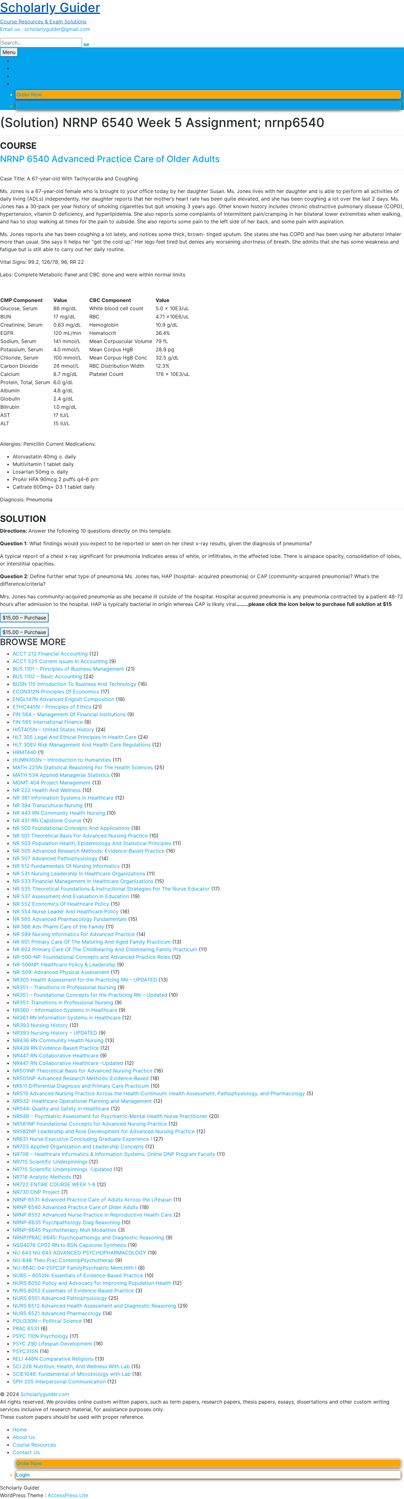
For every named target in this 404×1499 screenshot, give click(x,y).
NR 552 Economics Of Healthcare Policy (61, 904)
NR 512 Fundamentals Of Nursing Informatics (66, 866)
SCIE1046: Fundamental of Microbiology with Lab (72, 1374)
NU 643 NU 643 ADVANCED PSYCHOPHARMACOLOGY (79, 1252)
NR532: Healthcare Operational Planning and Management (82, 1101)
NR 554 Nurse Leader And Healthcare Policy (66, 911)
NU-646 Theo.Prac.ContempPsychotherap (63, 1260)
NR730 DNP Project (36, 1192)
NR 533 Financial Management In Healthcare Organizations (83, 881)
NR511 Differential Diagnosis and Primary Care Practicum (81, 1086)
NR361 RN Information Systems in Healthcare (67, 1017)
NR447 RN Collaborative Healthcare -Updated (68, 1063)
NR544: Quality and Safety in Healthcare (61, 1108)
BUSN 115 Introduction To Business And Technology (74, 684)
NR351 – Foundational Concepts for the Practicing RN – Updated (90, 995)
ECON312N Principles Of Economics (56, 691)
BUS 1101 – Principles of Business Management (68, 669)
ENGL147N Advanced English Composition (63, 699)
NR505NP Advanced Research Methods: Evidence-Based (81, 1078)
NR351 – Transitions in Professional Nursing (64, 987)
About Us (24, 68)
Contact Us (26, 83)
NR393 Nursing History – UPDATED (55, 1033)
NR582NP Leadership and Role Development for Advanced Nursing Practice (104, 1131)
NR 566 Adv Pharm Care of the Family (58, 926)
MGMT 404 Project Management (52, 782)
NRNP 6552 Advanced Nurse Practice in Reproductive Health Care (92, 1215)
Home (20, 60)
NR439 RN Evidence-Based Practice (56, 1048)
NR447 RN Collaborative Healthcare (55, 1055)
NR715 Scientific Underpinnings (50, 1161)
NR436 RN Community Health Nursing (58, 1040)
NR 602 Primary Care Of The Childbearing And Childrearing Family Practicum (105, 949)
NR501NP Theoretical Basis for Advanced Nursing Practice (82, 1070)
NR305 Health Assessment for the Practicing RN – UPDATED (85, 979)
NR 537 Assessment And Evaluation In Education (71, 896)
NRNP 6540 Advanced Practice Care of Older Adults (110, 159)
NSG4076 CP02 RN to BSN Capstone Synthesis (69, 1245)
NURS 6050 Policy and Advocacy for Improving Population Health (92, 1283)
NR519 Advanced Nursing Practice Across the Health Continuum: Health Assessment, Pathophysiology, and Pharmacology (159, 1093)
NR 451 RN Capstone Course (47, 820)
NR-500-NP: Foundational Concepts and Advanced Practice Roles (91, 957)
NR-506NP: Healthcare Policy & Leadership (64, 964)
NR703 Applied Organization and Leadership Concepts (78, 1146)
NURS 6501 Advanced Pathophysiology (60, 1298)
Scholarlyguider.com (45, 1394)
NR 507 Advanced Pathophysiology (55, 858)
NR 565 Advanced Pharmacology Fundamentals (70, 919)
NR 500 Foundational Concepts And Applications (71, 828)
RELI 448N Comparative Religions (53, 1359)
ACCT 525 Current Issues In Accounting (60, 661)
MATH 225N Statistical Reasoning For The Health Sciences (83, 767)
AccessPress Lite (68, 1495)
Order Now (29, 94)
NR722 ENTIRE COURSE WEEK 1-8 (54, 1184)
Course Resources (34, 76)
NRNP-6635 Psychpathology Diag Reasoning (66, 1222)
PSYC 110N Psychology (40, 1336)
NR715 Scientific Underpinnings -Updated (62, 1169)
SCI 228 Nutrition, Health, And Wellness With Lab (71, 1366)
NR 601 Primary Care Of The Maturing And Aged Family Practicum (92, 942)
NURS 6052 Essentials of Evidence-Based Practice (73, 1290)
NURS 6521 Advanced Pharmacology (57, 1313)
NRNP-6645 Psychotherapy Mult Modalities (64, 1230)
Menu (9, 52)
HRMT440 (24, 752)
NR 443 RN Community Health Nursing (59, 813)
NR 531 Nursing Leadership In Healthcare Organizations (79, 873)
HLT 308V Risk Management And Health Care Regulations (82, 744)
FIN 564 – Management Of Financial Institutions (69, 714)
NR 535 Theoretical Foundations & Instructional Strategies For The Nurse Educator (111, 888)
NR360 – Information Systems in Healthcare (65, 1010)
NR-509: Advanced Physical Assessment (61, 972)
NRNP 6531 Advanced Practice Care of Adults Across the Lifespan (92, 1199)
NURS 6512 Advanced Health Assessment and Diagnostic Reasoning (94, 1306)
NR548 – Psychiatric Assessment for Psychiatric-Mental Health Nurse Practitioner (110, 1116)
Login (23, 106)
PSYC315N (25, 1351)
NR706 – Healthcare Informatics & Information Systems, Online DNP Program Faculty (114, 1154)
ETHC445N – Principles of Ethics (52, 707)
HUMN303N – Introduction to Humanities (62, 760)
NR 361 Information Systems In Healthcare (63, 798)
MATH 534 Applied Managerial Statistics (61, 775)
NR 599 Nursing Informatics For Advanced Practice (74, 934)
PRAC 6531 (26, 1328)
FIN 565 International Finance (48, 722)
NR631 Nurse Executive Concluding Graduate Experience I (82, 1139)
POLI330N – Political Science (47, 1321)
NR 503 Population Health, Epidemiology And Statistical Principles (92, 843)
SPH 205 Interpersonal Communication (59, 1381)
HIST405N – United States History (53, 729)
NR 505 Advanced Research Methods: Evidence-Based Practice (88, 851)
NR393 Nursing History (40, 1025)
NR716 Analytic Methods (42, 1177)
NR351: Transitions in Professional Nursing (63, 1002)
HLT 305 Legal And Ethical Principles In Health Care (74, 737)
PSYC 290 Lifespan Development (52, 1343)
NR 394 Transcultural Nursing (48, 805)
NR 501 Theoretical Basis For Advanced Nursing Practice (80, 835)
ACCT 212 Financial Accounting (50, 653)
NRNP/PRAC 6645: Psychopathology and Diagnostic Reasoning (88, 1237)
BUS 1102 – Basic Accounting (47, 676)
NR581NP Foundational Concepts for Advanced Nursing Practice (90, 1124)
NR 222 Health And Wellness (47, 790)
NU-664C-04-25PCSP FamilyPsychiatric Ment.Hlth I (74, 1268)
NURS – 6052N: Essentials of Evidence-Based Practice (78, 1275)
